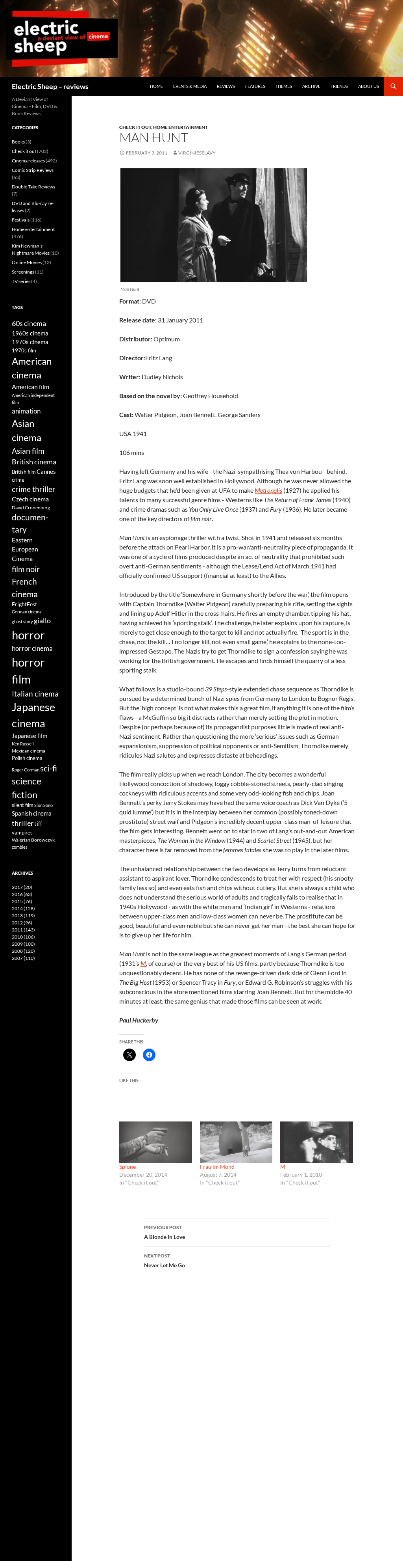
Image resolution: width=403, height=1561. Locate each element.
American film (30, 386)
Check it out (135, 127)
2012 (22, 923)
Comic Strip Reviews (33, 170)
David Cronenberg (31, 507)
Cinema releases (28, 161)
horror (28, 635)
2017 (22, 887)
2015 (22, 901)
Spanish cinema (32, 813)
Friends (339, 86)
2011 (23, 930)
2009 (23, 944)
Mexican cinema (28, 750)
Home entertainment (180, 127)
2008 (23, 951)
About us (368, 86)
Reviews (226, 86)
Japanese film (29, 735)
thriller (22, 823)
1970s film (24, 350)
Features (255, 86)
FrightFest (24, 604)
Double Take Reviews (33, 187)
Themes (283, 86)
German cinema (27, 611)
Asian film (28, 450)
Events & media (190, 86)
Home (156, 86)
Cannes (46, 471)
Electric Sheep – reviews (50, 86)
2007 (23, 958)
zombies (20, 846)
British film (24, 472)
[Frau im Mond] (236, 1142)
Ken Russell (23, 743)
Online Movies (27, 262)
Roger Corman (25, 769)
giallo (42, 620)
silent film (22, 805)
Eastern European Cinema (25, 549)
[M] (316, 1142)
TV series (21, 281)
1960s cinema (30, 333)
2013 (23, 915)
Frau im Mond (217, 1166)
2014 (23, 908)
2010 (23, 937)
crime (18, 480)
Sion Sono (43, 805)
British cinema (34, 461)
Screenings (23, 272)
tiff (38, 823)
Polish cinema (27, 758)
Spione (127, 1166)
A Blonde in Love (164, 1232)
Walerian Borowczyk (33, 839)
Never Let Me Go (164, 1261)
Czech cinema (30, 499)
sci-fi (48, 768)
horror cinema (32, 648)
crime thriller (33, 489)
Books (18, 142)
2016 (22, 894)
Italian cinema (35, 693)
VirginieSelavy (197, 153)
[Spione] (155, 1142)
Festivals (21, 220)
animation (26, 411)
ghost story (22, 621)
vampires (22, 832)
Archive (311, 86)
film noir (26, 569)
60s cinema (29, 323)
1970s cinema (30, 341)
